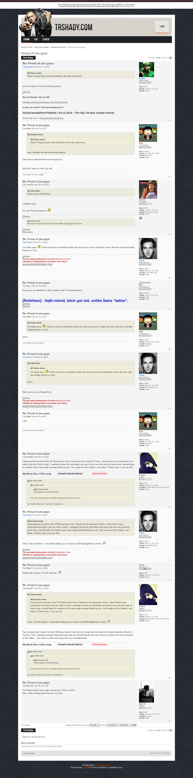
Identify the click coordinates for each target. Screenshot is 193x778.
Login (162, 27)
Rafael (29, 568)
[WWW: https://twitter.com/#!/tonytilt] (140, 218)
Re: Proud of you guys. (38, 63)
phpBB (86, 767)
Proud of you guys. (34, 53)
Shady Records (58, 47)
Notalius (30, 67)
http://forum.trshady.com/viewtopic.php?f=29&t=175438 (45, 102)
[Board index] (55, 22)
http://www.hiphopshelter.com (52, 118)
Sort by (104, 725)
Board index (27, 47)
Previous (26, 725)
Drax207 (30, 457)
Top (169, 120)
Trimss (29, 242)
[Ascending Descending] (128, 725)
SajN (28, 128)
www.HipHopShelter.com (37, 264)
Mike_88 (30, 686)
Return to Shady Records (34, 737)
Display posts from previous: (77, 725)
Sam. (28, 286)
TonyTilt (30, 185)
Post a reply (26, 57)
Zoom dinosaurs (103, 765)
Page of (161, 58)
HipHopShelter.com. (127, 6)
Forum (26, 40)
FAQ (36, 40)
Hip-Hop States (42, 47)
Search (46, 40)
